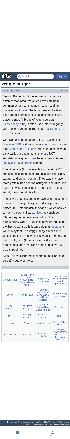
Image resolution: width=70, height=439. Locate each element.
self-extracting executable (60, 294)
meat (24, 110)
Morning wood (43, 323)
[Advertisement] (35, 36)
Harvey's (10, 323)
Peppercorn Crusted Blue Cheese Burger (43, 307)
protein (28, 162)
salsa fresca (26, 334)
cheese (47, 144)
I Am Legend (60, 307)
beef (33, 158)
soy (43, 169)
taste (6, 162)
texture (14, 162)
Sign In (62, 76)
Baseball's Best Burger (60, 323)
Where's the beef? (43, 315)
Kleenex (55, 128)
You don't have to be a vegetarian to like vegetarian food (26, 280)
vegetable (16, 148)
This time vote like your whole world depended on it (60, 280)
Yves (26, 323)
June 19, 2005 (27, 295)
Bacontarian (10, 334)
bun (46, 105)
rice (11, 144)
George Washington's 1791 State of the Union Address (43, 295)
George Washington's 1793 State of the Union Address (60, 334)
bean (31, 148)
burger (60, 316)
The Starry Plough (27, 307)
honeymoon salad (43, 334)
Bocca (10, 295)
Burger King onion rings (43, 279)
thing (6, 90)
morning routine (27, 315)
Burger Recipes (10, 307)
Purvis (16, 90)
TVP (18, 144)
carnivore (37, 212)
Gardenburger (12, 124)
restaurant (56, 226)
